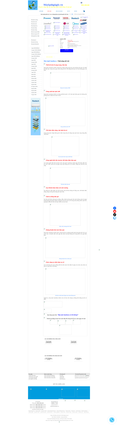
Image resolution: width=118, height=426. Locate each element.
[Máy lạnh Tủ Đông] (47, 32)
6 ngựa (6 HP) (33, 68)
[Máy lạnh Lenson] (76, 28)
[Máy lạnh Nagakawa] (56, 22)
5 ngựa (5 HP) (33, 64)
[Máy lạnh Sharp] (47, 27)
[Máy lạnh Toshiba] (66, 19)
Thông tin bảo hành (32, 375)
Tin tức (68, 11)
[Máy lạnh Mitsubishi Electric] (83, 21)
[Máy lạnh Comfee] (47, 24)
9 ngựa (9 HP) (33, 76)
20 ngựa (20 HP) (33, 90)
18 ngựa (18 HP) (33, 88)
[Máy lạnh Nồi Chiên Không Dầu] (57, 33)
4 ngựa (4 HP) (33, 60)
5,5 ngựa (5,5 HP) (34, 66)
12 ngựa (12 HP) (33, 80)
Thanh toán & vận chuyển (33, 376)
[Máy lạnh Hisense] (66, 28)
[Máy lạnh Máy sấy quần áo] (76, 31)
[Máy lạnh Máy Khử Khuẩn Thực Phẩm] (66, 33)
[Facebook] (114, 208)
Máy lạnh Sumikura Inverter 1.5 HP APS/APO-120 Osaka (49, 359)
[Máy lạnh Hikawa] (84, 27)
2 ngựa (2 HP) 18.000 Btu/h (35, 52)
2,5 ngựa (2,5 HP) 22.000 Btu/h (36, 54)
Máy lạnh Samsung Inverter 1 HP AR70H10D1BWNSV (48, 342)
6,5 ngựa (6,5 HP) (34, 70)
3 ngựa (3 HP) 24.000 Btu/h (35, 56)
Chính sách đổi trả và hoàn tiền (49, 377)
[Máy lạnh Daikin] (47, 19)
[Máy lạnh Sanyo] (57, 25)
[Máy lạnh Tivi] (75, 34)
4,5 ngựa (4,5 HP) (34, 62)
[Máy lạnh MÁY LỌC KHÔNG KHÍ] (47, 31)
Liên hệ (75, 11)
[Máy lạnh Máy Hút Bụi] (47, 34)
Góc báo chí (62, 377)
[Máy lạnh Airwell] (47, 28)
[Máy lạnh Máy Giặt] (66, 30)
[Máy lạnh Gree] (66, 27)
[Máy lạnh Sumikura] (83, 25)
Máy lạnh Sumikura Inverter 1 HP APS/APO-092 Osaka (78, 359)
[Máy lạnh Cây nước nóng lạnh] (84, 31)
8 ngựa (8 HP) (33, 74)
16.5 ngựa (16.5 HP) (34, 86)
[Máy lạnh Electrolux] (75, 27)
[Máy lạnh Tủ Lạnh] (57, 30)
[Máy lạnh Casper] (66, 25)
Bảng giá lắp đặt (59, 11)
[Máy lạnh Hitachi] (57, 27)
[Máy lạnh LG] (66, 24)
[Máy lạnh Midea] (76, 24)
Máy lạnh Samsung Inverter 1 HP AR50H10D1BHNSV (74, 342)
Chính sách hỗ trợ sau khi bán (49, 376)
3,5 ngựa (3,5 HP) (34, 58)
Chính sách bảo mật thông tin (49, 375)
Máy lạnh (49, 11)
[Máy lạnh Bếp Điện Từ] (75, 32)
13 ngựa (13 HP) (33, 82)
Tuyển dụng (62, 376)
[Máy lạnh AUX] (57, 28)
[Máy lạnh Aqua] (75, 25)
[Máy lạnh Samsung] (84, 24)
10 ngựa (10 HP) (33, 78)
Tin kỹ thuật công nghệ (33, 377)
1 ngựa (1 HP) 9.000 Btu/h (35, 48)
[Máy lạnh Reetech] (75, 19)
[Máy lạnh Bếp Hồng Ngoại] (84, 33)
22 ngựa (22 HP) (33, 92)
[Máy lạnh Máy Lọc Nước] (84, 29)
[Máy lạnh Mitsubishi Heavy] (85, 17)
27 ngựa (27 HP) (33, 94)
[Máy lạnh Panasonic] (56, 19)
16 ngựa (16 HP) (33, 84)
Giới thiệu (41, 11)
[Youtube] (114, 211)
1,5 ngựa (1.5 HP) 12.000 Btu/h (36, 50)
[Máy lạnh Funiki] (47, 25)
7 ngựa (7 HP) (33, 72)
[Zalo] (114, 217)
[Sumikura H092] (51, 45)
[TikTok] (114, 214)
